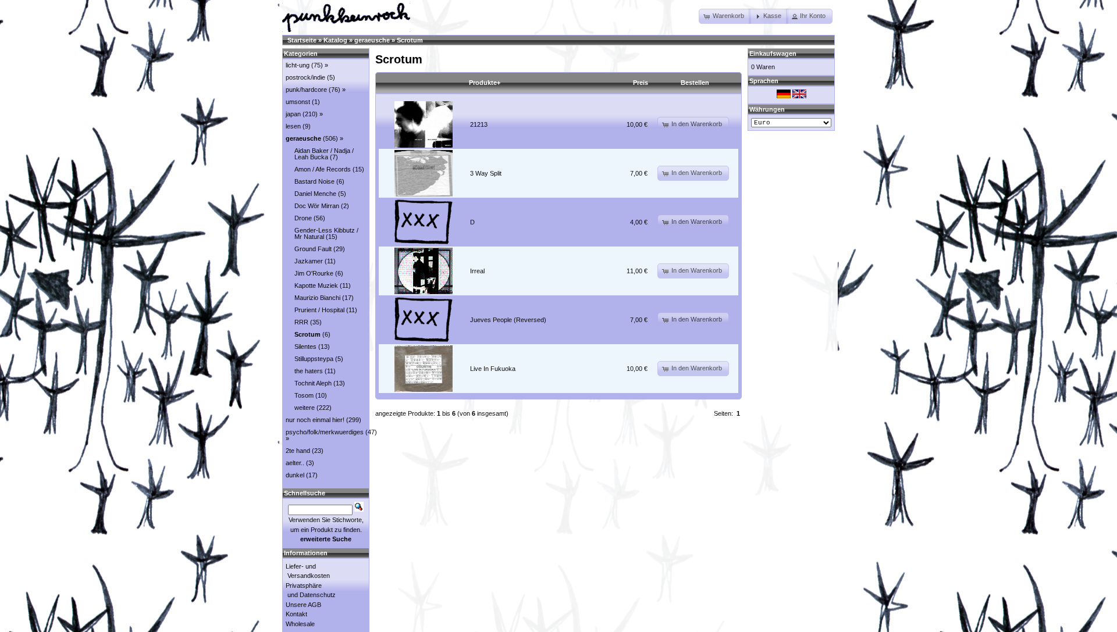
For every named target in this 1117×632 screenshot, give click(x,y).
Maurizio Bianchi (317, 297)
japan (293, 113)
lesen (293, 126)
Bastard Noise (314, 181)
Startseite (301, 40)
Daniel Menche (315, 193)
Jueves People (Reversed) (508, 319)
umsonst (298, 101)
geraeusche (372, 40)
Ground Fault (313, 248)
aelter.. (295, 462)
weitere (304, 407)
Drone (303, 218)
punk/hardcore (306, 89)
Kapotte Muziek (316, 285)
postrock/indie (305, 77)
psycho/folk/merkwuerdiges (325, 432)
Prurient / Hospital (319, 309)
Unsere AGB (303, 604)
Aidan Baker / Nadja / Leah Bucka (324, 153)
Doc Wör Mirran (316, 205)
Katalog (335, 40)
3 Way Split (485, 173)
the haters (308, 370)
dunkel (295, 475)
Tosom (304, 395)
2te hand (298, 450)
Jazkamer (308, 261)
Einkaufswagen (772, 53)
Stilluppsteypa (313, 358)
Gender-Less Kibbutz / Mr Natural (326, 233)
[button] (725, 16)
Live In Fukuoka (492, 368)
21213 (479, 124)
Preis (640, 82)
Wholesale (300, 623)
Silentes (305, 346)
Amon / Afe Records (322, 169)
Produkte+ (484, 82)
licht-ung (298, 65)
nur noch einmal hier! (315, 419)
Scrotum (410, 40)
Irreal (477, 270)
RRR (301, 322)
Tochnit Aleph (313, 383)
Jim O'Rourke (313, 273)
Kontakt (296, 613)
